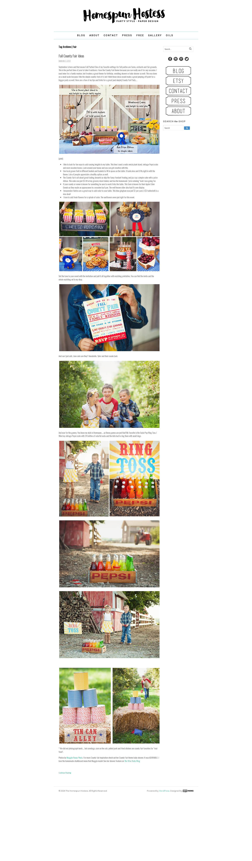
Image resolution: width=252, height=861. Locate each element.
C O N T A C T (110, 35)
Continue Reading (65, 772)
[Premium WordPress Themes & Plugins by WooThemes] (188, 791)
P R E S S (127, 35)
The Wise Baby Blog (132, 760)
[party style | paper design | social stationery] (126, 23)
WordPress (164, 791)
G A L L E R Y (154, 35)
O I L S (169, 35)
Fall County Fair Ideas (71, 55)
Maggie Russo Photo (75, 757)
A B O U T (94, 35)
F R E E (140, 35)
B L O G (81, 35)
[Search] (190, 49)
